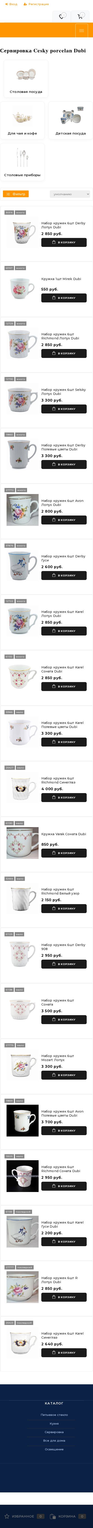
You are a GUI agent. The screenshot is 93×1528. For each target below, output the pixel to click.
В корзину (67, 242)
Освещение (54, 1449)
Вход (13, 4)
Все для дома (54, 1440)
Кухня (54, 1423)
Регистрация (38, 4)
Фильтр (19, 194)
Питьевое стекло (54, 1415)
